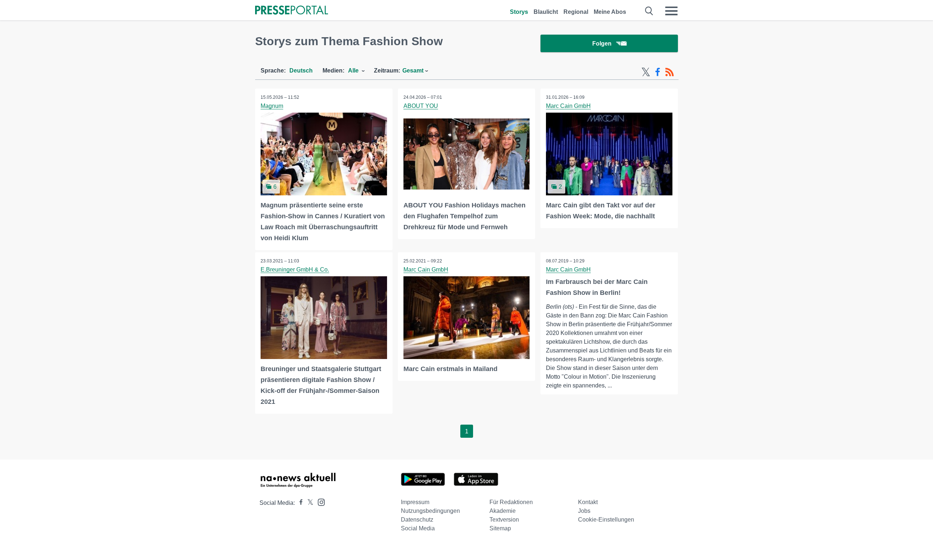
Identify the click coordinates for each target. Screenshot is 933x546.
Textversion (504, 519)
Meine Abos (610, 12)
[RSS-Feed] (669, 72)
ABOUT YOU (420, 106)
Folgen (602, 43)
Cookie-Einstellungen (606, 519)
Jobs (584, 511)
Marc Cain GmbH (568, 106)
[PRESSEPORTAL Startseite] (291, 10)
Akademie (502, 511)
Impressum (415, 502)
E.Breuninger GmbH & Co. (295, 269)
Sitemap (500, 528)
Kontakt (588, 502)
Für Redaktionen (511, 502)
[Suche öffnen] (649, 11)
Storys (519, 12)
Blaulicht (546, 12)
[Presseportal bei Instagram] (319, 502)
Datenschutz (417, 519)
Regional (575, 12)
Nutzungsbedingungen (430, 511)
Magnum (272, 106)
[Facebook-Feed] (657, 72)
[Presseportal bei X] (308, 503)
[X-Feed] (646, 72)
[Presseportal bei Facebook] (299, 503)
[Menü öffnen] (671, 11)
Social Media (418, 528)
